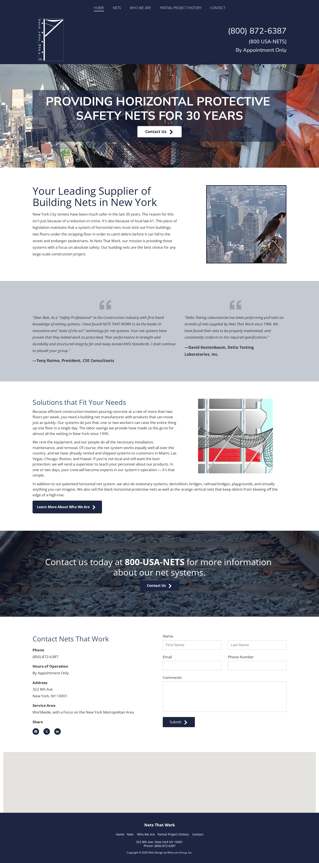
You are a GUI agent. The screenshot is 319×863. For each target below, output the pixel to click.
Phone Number (241, 657)
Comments (172, 677)
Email (167, 657)
